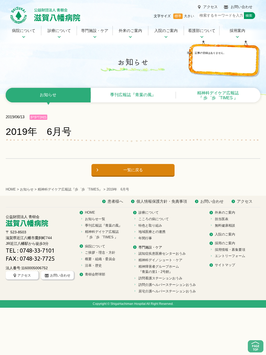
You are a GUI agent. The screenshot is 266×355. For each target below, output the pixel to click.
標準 (178, 16)
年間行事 (145, 238)
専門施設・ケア (94, 30)
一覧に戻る (133, 170)
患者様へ (115, 201)
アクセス (210, 7)
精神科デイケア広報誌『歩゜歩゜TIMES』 (70, 189)
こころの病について (153, 219)
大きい (189, 16)
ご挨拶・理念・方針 (100, 252)
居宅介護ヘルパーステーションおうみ (167, 291)
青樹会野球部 (95, 274)
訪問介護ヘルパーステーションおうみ (167, 285)
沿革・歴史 (93, 265)
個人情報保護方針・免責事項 (161, 201)
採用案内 (237, 30)
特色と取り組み (150, 225)
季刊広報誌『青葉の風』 (133, 95)
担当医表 (221, 219)
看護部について (201, 30)
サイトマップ (225, 265)
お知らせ (48, 95)
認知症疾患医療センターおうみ (162, 253)
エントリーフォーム (230, 256)
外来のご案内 (130, 30)
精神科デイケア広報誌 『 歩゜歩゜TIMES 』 (218, 95)
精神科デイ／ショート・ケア (160, 260)
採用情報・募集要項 (230, 250)
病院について (23, 30)
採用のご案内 (225, 243)
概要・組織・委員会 (100, 259)
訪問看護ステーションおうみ (160, 278)
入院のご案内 (166, 30)
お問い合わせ (241, 7)
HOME (11, 189)
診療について (59, 30)
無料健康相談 (225, 225)
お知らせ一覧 (95, 219)
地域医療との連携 (151, 232)
